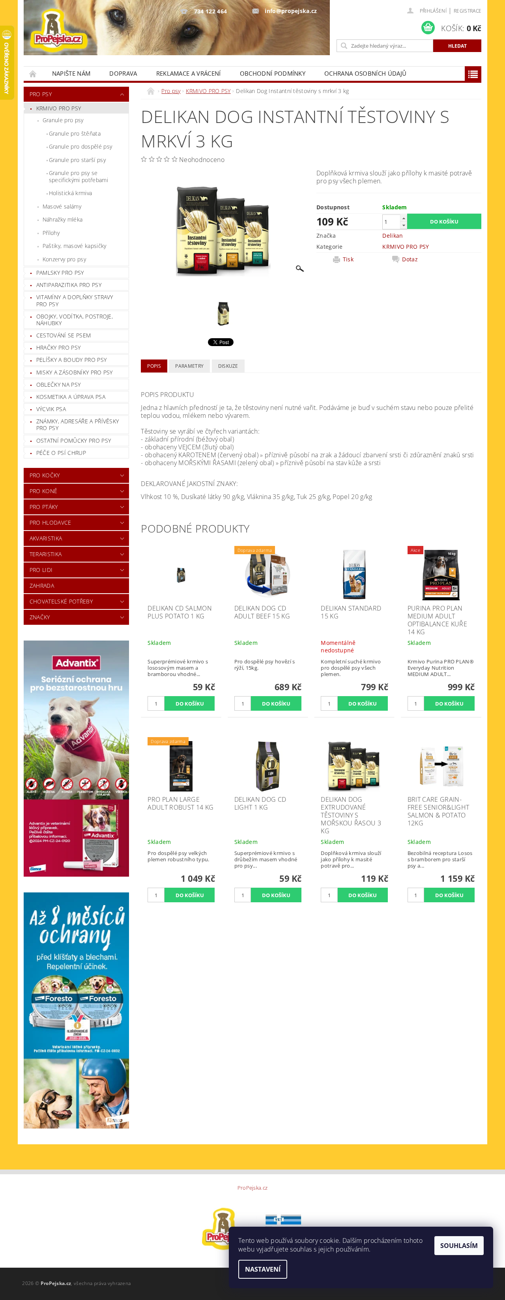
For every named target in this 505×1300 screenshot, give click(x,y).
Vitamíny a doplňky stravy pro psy (74, 300)
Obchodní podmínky (272, 73)
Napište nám (71, 73)
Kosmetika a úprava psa (70, 396)
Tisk (348, 259)
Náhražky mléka (62, 219)
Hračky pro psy (58, 347)
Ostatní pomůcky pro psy (73, 440)
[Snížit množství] (403, 225)
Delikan (392, 235)
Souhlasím (459, 1245)
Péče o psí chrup (61, 452)
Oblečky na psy (58, 384)
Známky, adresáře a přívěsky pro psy (77, 424)
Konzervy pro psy (64, 259)
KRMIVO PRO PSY (58, 108)
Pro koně (44, 491)
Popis (154, 366)
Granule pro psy (63, 120)
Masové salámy (62, 206)
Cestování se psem (63, 335)
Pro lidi (41, 570)
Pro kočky (45, 475)
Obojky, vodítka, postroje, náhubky (74, 320)
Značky (40, 617)
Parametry (189, 366)
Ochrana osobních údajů (365, 73)
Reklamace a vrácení (188, 73)
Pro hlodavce (50, 522)
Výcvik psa (51, 409)
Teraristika (46, 554)
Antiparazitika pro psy (68, 285)
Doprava (123, 73)
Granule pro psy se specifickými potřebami (78, 176)
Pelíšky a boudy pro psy (71, 359)
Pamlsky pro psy (60, 272)
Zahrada (42, 585)
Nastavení (263, 1269)
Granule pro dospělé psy (80, 146)
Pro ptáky (44, 506)
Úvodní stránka (33, 73)
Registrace (467, 10)
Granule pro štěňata (75, 133)
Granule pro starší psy (77, 160)
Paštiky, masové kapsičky (75, 246)
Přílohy (51, 233)
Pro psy (41, 94)
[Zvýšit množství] (403, 218)
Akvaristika (46, 538)
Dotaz (410, 259)
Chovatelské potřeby (61, 601)
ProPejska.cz (253, 1187)
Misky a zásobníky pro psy (74, 372)
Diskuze (228, 366)
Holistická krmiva (70, 193)
